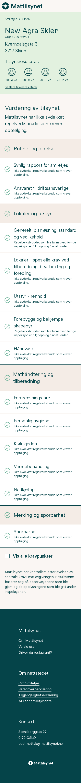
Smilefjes (11, 19)
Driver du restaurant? (35, 652)
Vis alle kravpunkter (32, 556)
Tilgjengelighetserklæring (38, 695)
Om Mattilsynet (30, 640)
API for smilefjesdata (35, 701)
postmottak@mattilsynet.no (40, 743)
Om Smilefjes (29, 683)
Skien (26, 19)
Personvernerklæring (35, 689)
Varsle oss (26, 646)
